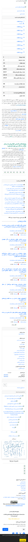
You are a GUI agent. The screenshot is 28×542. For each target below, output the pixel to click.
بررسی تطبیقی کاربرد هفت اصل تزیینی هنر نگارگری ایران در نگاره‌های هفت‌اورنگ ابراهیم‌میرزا (14, 212)
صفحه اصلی (23, 482)
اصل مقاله (14, 235)
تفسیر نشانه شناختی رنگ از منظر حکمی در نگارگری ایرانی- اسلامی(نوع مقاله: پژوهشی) (15, 189)
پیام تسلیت (23, 495)
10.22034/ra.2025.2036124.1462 (17, 304)
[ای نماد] (14, 428)
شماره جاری (22, 14)
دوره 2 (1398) (20, 49)
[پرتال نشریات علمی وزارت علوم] (14, 417)
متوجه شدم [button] (22, 540)
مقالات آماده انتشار (21, 11)
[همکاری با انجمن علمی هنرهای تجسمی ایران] (14, 396)
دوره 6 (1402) (20, 34)
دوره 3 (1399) (20, 45)
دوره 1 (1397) (20, 52)
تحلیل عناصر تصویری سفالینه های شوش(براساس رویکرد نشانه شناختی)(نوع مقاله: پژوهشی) (14, 194)
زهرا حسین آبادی (20, 358)
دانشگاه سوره (14, 111)
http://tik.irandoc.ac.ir (14, 519)
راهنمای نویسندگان (20, 119)
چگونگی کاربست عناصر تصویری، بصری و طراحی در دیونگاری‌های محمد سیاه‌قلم (14, 185)
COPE (6, 125)
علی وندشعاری (21, 364)
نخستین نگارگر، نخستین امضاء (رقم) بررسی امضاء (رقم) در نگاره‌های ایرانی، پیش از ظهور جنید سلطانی (15, 203)
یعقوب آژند (22, 344)
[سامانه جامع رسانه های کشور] (14, 404)
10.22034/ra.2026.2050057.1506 (17, 318)
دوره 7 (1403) (20, 30)
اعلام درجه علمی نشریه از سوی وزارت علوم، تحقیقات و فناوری (14, 498)
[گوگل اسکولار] (14, 401)
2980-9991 (6, 376)
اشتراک (5, 529)
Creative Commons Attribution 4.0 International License (15, 505)
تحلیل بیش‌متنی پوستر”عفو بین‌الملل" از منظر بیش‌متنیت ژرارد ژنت (14, 285)
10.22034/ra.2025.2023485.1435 (17, 231)
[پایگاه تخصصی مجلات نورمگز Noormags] (14, 409)
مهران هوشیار (21, 356)
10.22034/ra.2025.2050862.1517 (17, 276)
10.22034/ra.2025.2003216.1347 (17, 260)
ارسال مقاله (23, 487)
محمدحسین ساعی (20, 340)
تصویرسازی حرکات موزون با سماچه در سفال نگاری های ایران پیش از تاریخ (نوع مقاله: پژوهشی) (15, 199)
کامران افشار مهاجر (20, 350)
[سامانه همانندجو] (14, 425)
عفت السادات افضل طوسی (19, 352)
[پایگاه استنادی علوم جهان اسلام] (14, 399)
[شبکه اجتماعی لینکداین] (14, 420)
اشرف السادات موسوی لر (19, 354)
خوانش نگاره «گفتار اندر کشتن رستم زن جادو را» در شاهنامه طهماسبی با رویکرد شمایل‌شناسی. (14, 226)
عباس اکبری (22, 360)
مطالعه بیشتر (18, 130)
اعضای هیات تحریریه (21, 485)
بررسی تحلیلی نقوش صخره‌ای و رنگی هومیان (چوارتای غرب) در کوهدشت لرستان (14, 240)
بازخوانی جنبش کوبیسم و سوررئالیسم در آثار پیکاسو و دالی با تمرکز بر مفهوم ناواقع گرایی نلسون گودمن (14, 270)
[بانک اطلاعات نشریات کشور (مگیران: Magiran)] (14, 407)
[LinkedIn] (13, 173)
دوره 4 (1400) (20, 41)
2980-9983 (6, 375)
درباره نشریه (23, 483)
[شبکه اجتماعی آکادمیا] (14, 423)
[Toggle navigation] (14, 3)
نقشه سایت (23, 490)
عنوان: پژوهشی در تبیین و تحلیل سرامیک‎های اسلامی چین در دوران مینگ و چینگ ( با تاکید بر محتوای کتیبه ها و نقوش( (14, 254)
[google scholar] (17, 173)
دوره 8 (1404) (20, 27)
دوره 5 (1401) (20, 38)
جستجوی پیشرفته (20, 388)
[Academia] (23, 173)
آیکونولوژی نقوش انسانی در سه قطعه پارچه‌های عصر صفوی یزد (14, 299)
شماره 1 (21, 23)
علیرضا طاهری (21, 368)
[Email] (20, 173)
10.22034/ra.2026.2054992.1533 (17, 245)
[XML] (7, 217)
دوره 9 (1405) (20, 21)
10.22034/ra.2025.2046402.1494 (17, 290)
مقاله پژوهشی (22, 221)
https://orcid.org (17, 167)
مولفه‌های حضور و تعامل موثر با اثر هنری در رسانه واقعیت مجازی (14, 313)
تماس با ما (23, 488)
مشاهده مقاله (23, 235)
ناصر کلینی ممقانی (20, 362)
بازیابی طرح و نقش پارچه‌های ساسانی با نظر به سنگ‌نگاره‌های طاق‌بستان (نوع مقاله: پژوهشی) (14, 208)
